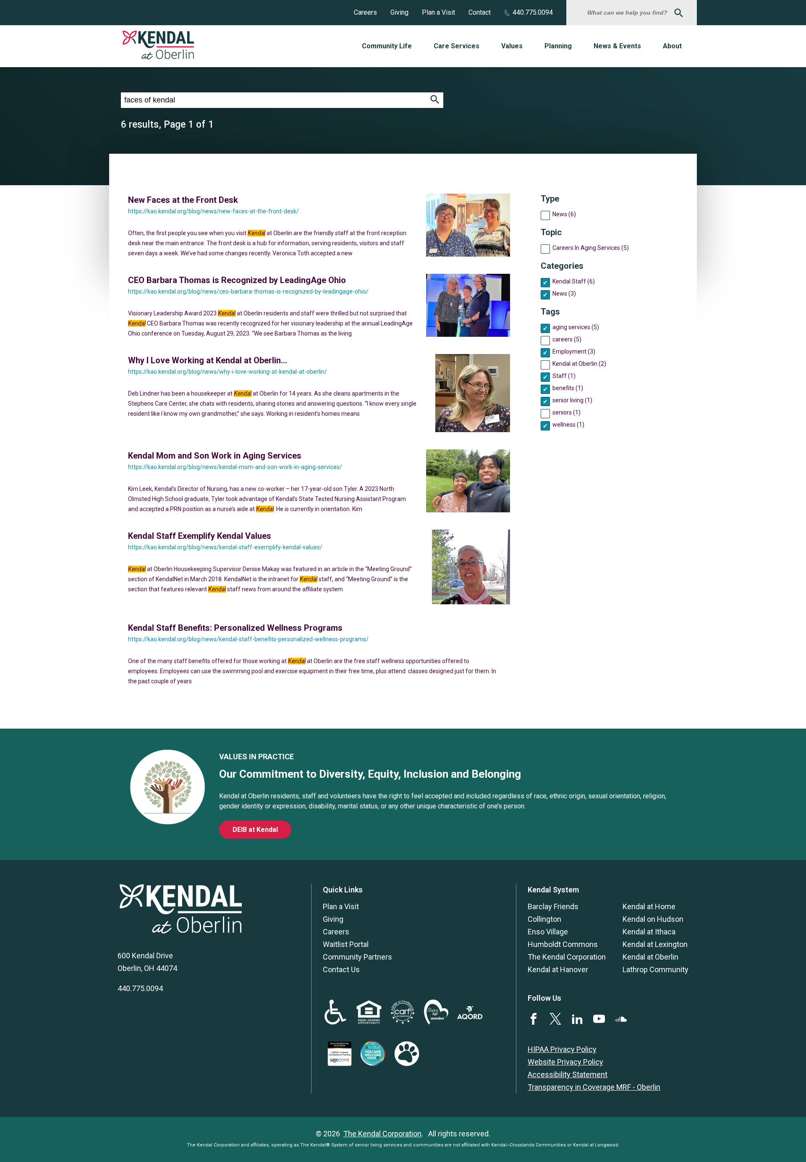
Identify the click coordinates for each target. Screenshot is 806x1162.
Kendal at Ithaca (649, 931)
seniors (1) (566, 412)
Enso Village (548, 931)
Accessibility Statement (567, 1074)
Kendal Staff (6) (573, 281)
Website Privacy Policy (565, 1061)
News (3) (564, 293)
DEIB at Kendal (255, 830)
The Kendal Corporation (567, 956)
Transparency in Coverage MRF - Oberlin (594, 1087)
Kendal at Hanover (558, 969)
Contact (479, 12)
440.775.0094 (533, 12)
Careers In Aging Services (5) (590, 247)
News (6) (564, 214)
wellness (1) (568, 424)
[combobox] (628, 12)
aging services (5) (575, 327)
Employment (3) (573, 351)
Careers (365, 12)
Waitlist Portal (346, 944)
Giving (399, 12)
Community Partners (357, 956)
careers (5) (566, 339)
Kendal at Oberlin (650, 956)
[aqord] (469, 1016)
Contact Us (341, 969)
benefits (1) (567, 388)
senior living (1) (572, 400)
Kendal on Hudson (653, 919)
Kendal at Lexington (655, 944)
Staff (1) (564, 375)
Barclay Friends (553, 906)
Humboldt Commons (563, 944)
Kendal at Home (649, 906)
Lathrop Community (655, 969)
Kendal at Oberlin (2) (579, 363)
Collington (544, 919)
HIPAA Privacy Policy (562, 1049)
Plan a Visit (438, 12)
